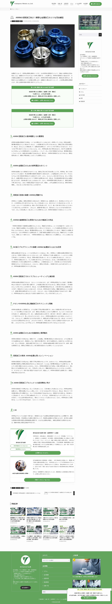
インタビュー (83, 88)
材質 (21, 21)
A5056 (27, 488)
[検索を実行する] (100, 34)
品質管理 (46, 578)
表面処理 (82, 101)
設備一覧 (46, 585)
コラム (13, 21)
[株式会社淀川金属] (21, 4)
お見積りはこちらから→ (42, 452)
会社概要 (46, 574)
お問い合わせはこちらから (90, 75)
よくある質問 (64, 599)
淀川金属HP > (25, 587)
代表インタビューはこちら (42, 479)
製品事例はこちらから (21, 449)
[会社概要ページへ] (20, 435)
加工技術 (17, 21)
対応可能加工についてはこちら (21, 445)
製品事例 (46, 582)
